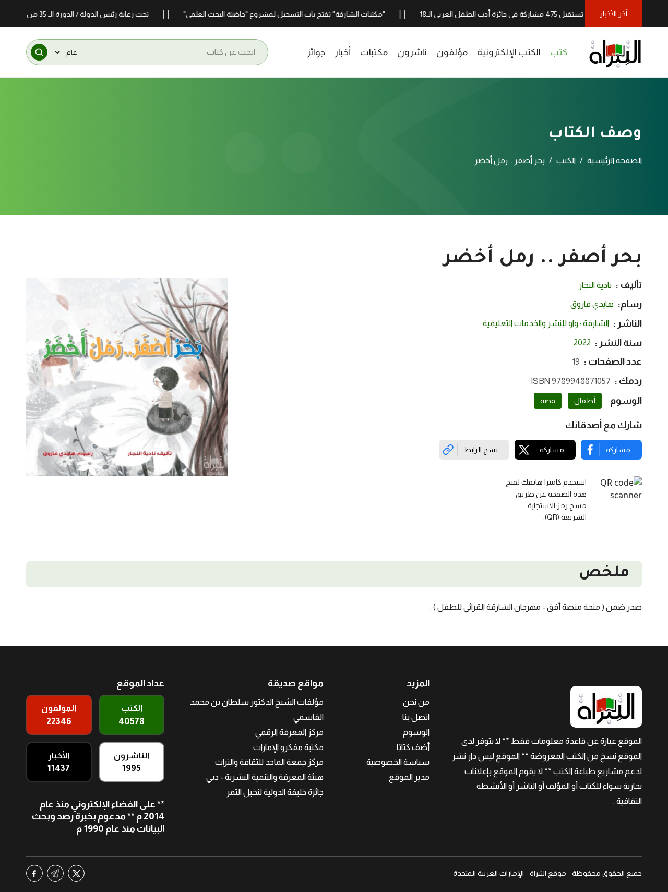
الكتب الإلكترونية (509, 52)
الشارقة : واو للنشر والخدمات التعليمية (546, 323)
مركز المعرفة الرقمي (289, 732)
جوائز (316, 52)
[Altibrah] (615, 52)
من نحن (416, 701)
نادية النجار (595, 285)
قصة (547, 400)
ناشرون (412, 52)
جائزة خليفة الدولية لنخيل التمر (275, 792)
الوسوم (416, 732)
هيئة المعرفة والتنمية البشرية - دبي (265, 777)
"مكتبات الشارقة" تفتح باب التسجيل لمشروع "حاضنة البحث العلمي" (301, 14)
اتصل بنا (416, 717)
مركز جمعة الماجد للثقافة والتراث (269, 761)
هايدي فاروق (592, 303)
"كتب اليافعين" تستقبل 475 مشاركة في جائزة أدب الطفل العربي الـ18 (541, 14)
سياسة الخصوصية (398, 761)
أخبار (343, 52)
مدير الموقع (409, 777)
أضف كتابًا (413, 747)
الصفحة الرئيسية (614, 160)
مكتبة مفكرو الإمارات (288, 747)
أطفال (584, 400)
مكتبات (374, 52)
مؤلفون (452, 52)
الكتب (566, 160)
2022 (582, 342)
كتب (559, 52)
